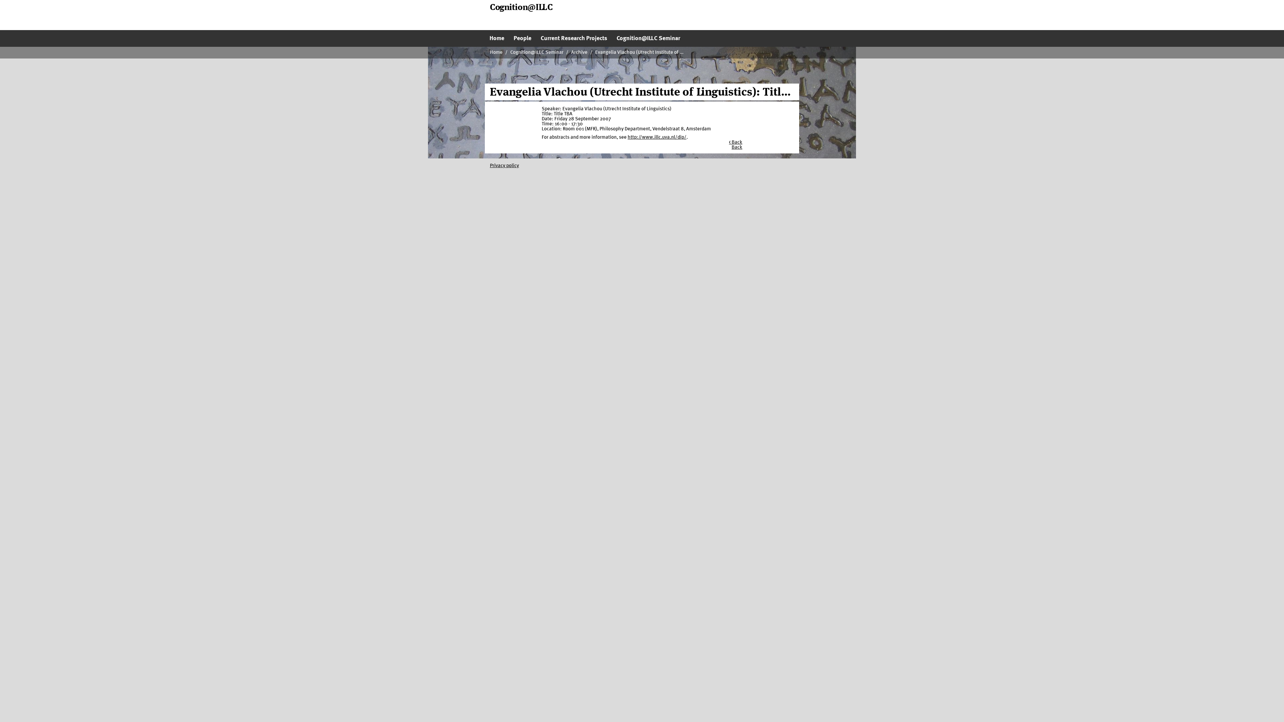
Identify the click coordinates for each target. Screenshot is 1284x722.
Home (496, 52)
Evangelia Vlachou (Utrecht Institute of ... (639, 52)
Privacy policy (504, 165)
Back (737, 147)
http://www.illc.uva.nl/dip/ (657, 137)
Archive (579, 52)
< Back (735, 142)
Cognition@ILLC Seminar (536, 52)
